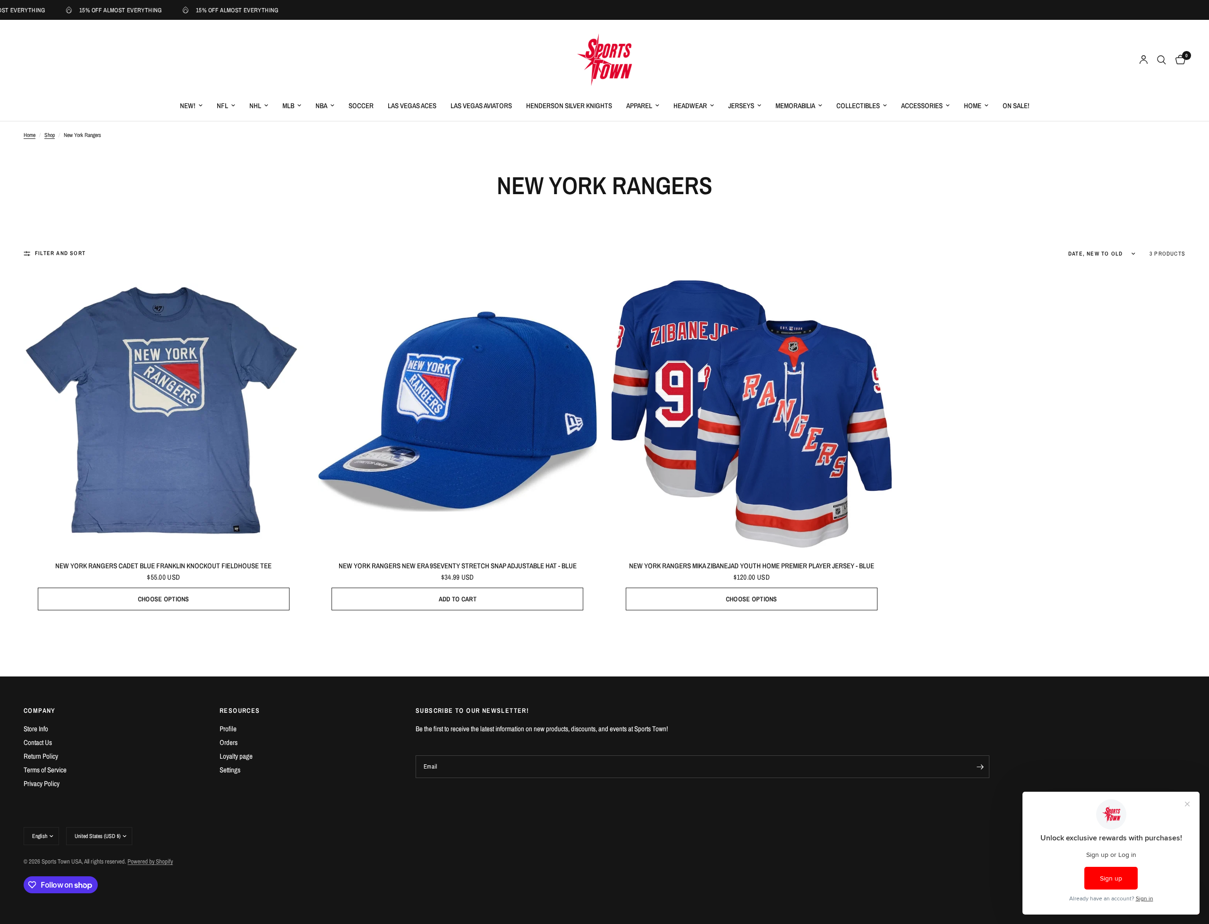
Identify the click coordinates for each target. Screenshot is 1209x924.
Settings (230, 770)
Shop (49, 135)
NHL (255, 106)
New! (188, 106)
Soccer (361, 106)
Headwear (690, 106)
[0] (1178, 60)
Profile (228, 729)
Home (972, 106)
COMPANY (40, 710)
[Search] (1161, 60)
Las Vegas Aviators (481, 106)
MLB (288, 106)
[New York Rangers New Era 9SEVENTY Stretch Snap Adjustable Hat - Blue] (458, 411)
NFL (222, 106)
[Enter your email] (980, 766)
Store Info (36, 729)
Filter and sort (60, 253)
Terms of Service (45, 770)
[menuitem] (191, 105)
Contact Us (38, 742)
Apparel (639, 106)
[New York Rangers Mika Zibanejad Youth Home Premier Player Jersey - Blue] (752, 411)
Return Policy (41, 756)
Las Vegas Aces (412, 106)
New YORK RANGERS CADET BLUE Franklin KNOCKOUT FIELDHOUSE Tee (163, 566)
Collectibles (858, 106)
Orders (229, 742)
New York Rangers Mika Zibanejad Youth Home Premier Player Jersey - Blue (751, 566)
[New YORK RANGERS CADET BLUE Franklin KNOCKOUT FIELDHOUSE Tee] (164, 411)
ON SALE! (1016, 106)
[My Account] (1143, 60)
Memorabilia (795, 106)
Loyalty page (236, 756)
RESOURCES (240, 710)
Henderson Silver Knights (569, 106)
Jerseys (741, 106)
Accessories (922, 106)
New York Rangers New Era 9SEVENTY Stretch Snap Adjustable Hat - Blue (458, 566)
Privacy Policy (42, 783)
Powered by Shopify (150, 861)
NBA (321, 106)
